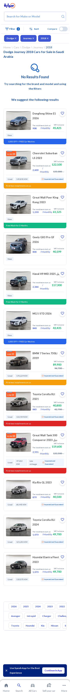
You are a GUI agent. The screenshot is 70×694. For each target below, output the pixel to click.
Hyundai (30, 625)
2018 (43, 38)
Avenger (15, 616)
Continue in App (53, 670)
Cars (16, 47)
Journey (27, 38)
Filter (14, 28)
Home (7, 47)
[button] (35, 29)
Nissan (54, 625)
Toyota (15, 625)
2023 (50, 606)
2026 (14, 606)
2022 (62, 606)
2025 (26, 606)
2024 (38, 606)
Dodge (10, 38)
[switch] (63, 29)
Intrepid (31, 616)
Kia (42, 625)
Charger (46, 616)
